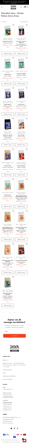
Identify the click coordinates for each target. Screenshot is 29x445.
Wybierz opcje (8, 53)
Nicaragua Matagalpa (21, 73)
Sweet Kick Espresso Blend (21, 260)
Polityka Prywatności (7, 370)
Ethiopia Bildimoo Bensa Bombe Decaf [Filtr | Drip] (21, 196)
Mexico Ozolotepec (21, 165)
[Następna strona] (18, 312)
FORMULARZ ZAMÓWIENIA (9, 376)
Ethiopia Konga (8, 74)
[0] (24, 7)
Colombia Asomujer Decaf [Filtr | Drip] (21, 228)
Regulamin (5, 360)
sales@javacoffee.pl (7, 402)
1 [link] (10, 312)
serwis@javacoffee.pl (8, 397)
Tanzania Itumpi (7, 165)
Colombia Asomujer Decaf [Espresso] (7, 261)
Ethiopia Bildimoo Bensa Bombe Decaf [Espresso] (7, 228)
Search (4, 373)
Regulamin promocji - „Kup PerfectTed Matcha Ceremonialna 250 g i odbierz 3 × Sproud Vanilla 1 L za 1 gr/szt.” (14, 365)
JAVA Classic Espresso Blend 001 (7, 294)
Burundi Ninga (21, 135)
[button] (1, 7)
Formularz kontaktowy (8, 379)
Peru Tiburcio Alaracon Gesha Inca (21, 42)
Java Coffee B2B (8, 439)
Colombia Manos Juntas (8, 41)
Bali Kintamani (8, 195)
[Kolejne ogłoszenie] (27, 2)
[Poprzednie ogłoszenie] (1, 2)
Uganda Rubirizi (7, 104)
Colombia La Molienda (7, 135)
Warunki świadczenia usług (8, 442)
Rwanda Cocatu (21, 104)
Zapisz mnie (14, 335)
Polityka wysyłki (17, 442)
